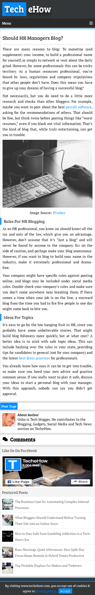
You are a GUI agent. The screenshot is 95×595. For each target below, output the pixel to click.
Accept (65, 591)
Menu (6, 23)
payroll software (79, 107)
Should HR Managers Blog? (33, 37)
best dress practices (34, 358)
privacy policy (45, 591)
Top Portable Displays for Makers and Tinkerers (48, 565)
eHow (28, 8)
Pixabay (59, 212)
